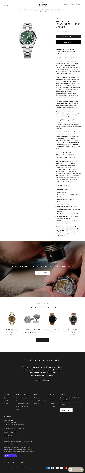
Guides (27, 2)
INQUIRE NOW (68, 42)
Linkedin (52, 406)
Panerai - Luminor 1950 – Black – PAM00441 (53, 330)
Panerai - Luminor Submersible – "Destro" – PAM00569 (73, 331)
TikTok (52, 409)
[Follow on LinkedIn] (22, 462)
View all (42, 340)
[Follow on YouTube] (13, 462)
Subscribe (66, 410)
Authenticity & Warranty (23, 406)
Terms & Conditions (40, 401)
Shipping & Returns (21, 398)
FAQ (17, 409)
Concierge (19, 401)
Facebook (52, 403)
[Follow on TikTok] (18, 462)
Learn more (42, 272)
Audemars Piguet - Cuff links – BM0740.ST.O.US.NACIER (32, 331)
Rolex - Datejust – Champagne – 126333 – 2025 (12, 331)
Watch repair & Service (22, 403)
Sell (9, 2)
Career (6, 403)
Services (15, 2)
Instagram (53, 398)
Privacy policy (38, 398)
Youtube (52, 401)
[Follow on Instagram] (9, 462)
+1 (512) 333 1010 (68, 36)
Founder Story (8, 401)
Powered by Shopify (31, 468)
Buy (5, 2)
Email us (6, 438)
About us (6, 398)
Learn (22, 2)
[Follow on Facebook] (5, 462)
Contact (6, 5)
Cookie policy (38, 403)
